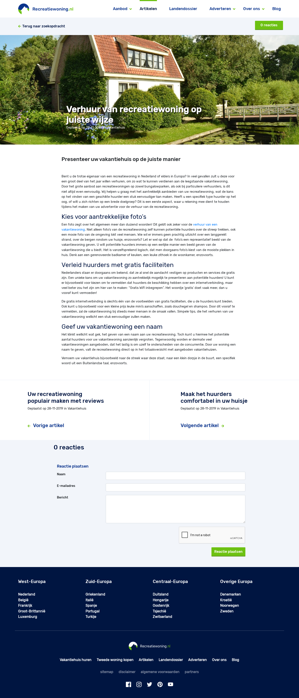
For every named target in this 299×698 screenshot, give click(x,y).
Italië (89, 600)
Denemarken (230, 594)
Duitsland (161, 594)
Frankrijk (25, 605)
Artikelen (148, 8)
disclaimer (127, 672)
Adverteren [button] (220, 8)
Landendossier (183, 8)
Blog (276, 8)
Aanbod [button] (120, 8)
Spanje (91, 605)
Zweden (227, 611)
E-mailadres (66, 486)
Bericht (62, 497)
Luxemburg (27, 617)
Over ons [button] (251, 8)
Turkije (91, 617)
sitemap (106, 672)
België (23, 600)
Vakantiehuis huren (75, 660)
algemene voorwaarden (160, 672)
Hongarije (161, 600)
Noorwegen (229, 605)
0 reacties (269, 25)
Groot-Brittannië (31, 611)
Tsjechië (159, 611)
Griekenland (95, 594)
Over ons (219, 660)
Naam (61, 474)
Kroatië (226, 600)
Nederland (26, 594)
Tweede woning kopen (115, 660)
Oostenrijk (161, 605)
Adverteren (197, 660)
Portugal (93, 611)
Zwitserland (162, 617)
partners (192, 672)
